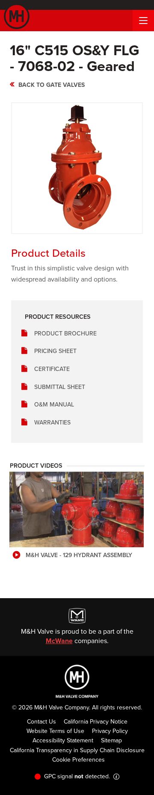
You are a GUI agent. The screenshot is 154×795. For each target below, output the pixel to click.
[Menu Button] (143, 20)
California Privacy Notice (95, 721)
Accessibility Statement (63, 740)
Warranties (52, 422)
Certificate (52, 369)
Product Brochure (65, 333)
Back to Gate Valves (51, 84)
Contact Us (41, 721)
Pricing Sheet (55, 351)
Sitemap (111, 740)
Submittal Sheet (59, 387)
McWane (59, 641)
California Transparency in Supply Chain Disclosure (77, 750)
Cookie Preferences (78, 759)
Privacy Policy (110, 731)
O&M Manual (54, 404)
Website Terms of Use (55, 731)
